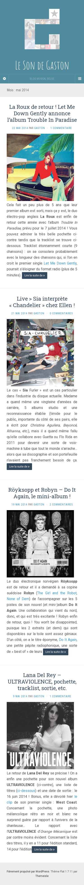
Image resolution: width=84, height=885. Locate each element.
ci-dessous (26, 791)
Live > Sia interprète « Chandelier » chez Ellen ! (42, 302)
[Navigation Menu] (79, 78)
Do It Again (68, 640)
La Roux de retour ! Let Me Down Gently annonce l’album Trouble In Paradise (42, 113)
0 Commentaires (61, 313)
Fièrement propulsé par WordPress (28, 871)
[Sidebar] (4, 78)
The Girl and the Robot (57, 593)
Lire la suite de (33, 275)
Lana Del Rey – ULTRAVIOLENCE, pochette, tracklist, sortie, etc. (42, 681)
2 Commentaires (61, 504)
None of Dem (18, 599)
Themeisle (42, 876)
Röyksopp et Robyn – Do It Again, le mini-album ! (42, 493)
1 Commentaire (61, 128)
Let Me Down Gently (60, 263)
